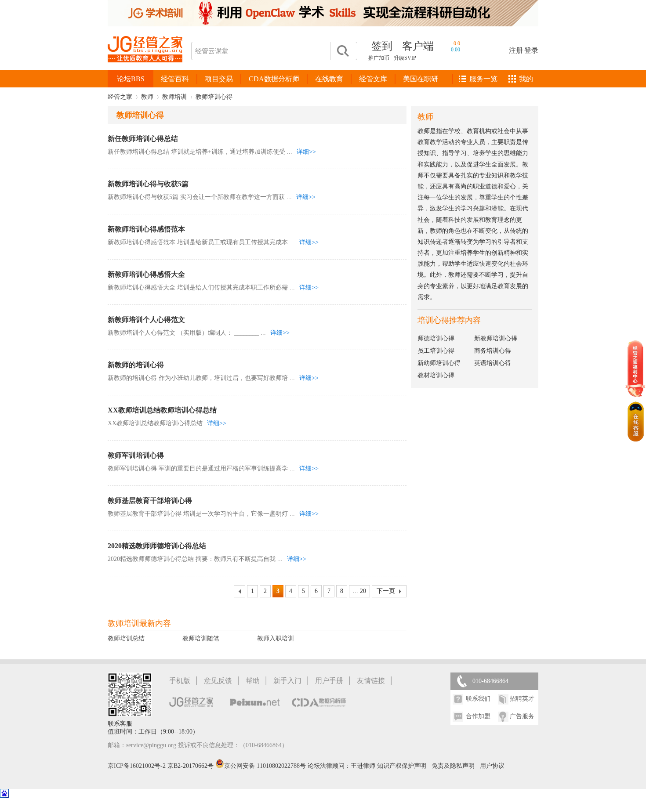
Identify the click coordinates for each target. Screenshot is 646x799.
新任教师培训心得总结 (143, 138)
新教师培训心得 (495, 338)
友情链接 (371, 680)
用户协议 (492, 766)
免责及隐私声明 (453, 766)
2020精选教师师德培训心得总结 (157, 546)
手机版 (179, 680)
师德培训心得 (435, 338)
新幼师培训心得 (439, 363)
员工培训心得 (435, 350)
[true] (342, 51)
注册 (516, 50)
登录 (531, 50)
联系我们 (478, 698)
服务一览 (483, 79)
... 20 (359, 591)
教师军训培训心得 (136, 455)
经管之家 (120, 97)
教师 (147, 97)
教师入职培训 (275, 638)
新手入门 (287, 680)
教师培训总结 (126, 638)
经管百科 (175, 79)
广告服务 (522, 716)
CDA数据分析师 (274, 79)
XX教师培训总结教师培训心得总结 (162, 410)
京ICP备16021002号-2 (137, 766)
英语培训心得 (492, 363)
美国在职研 (420, 79)
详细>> (306, 151)
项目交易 (219, 79)
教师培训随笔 (200, 638)
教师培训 (174, 97)
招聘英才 (522, 698)
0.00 (455, 50)
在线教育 (329, 79)
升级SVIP (405, 58)
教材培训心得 (435, 375)
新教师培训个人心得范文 (146, 319)
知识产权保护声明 (401, 766)
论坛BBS (131, 79)
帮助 (253, 680)
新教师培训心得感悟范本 (146, 229)
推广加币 (378, 58)
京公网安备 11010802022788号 (266, 766)
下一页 (386, 591)
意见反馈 (218, 680)
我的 (526, 79)
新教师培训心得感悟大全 (146, 274)
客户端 (418, 46)
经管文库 (373, 79)
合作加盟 (478, 716)
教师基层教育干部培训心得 (150, 500)
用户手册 (329, 680)
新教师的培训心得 (136, 365)
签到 (381, 46)
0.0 (457, 43)
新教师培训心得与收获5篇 (148, 184)
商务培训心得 (492, 350)
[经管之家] (145, 69)
